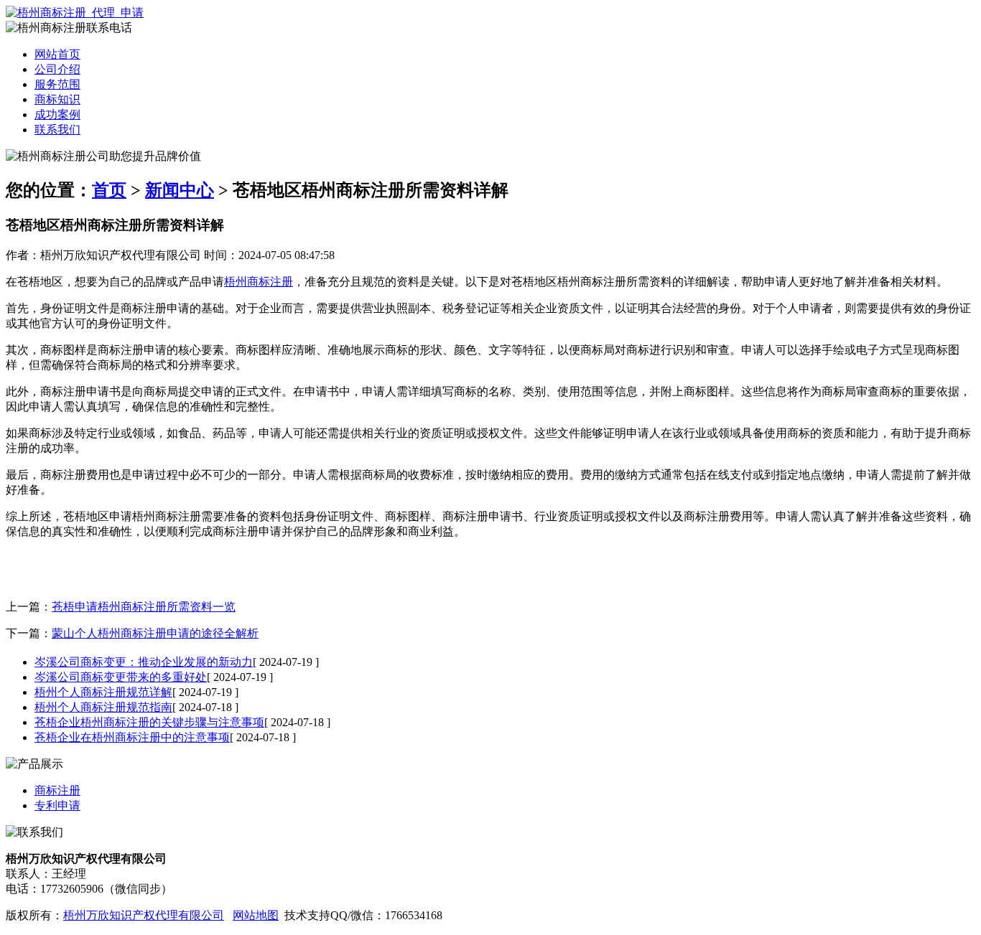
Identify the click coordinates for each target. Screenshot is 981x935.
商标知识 (57, 99)
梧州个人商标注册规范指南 (103, 707)
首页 (109, 190)
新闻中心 (179, 190)
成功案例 (57, 114)
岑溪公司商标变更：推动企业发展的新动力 (143, 662)
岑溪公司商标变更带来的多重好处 (120, 677)
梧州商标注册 (258, 282)
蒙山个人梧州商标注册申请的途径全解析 (155, 633)
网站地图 (256, 915)
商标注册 (57, 790)
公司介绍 (57, 69)
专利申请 (57, 805)
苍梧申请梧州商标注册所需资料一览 (144, 607)
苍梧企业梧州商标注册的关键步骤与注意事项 (149, 722)
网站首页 (57, 54)
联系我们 (57, 129)
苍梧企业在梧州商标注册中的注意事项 (132, 737)
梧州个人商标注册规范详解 (103, 692)
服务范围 (57, 84)
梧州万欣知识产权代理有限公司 (143, 915)
